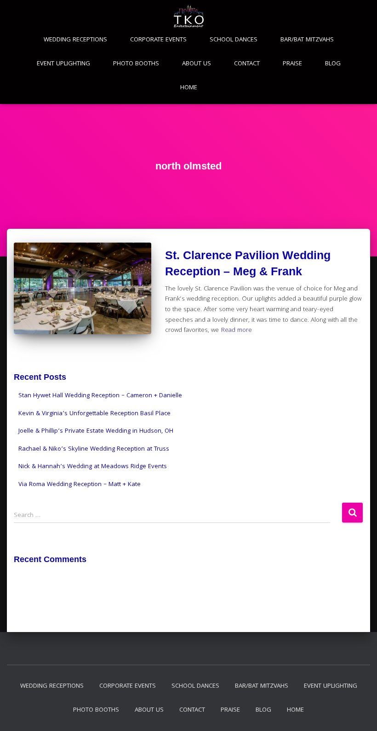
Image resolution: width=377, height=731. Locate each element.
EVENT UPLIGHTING (63, 64)
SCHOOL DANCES (233, 40)
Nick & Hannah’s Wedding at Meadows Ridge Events (92, 467)
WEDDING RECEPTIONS (75, 40)
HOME (188, 88)
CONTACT (247, 64)
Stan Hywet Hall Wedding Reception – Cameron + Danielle (100, 396)
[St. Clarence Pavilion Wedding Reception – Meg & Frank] (82, 288)
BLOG (333, 64)
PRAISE (292, 64)
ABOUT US (196, 64)
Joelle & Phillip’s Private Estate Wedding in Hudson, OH (95, 431)
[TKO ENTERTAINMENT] (189, 16)
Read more (236, 330)
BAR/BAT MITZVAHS (307, 40)
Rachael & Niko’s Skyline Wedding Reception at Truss (93, 449)
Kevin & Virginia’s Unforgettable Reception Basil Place (94, 414)
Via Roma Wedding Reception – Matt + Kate (79, 485)
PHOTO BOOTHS (136, 64)
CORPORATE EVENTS (158, 40)
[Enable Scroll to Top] (359, 712)
